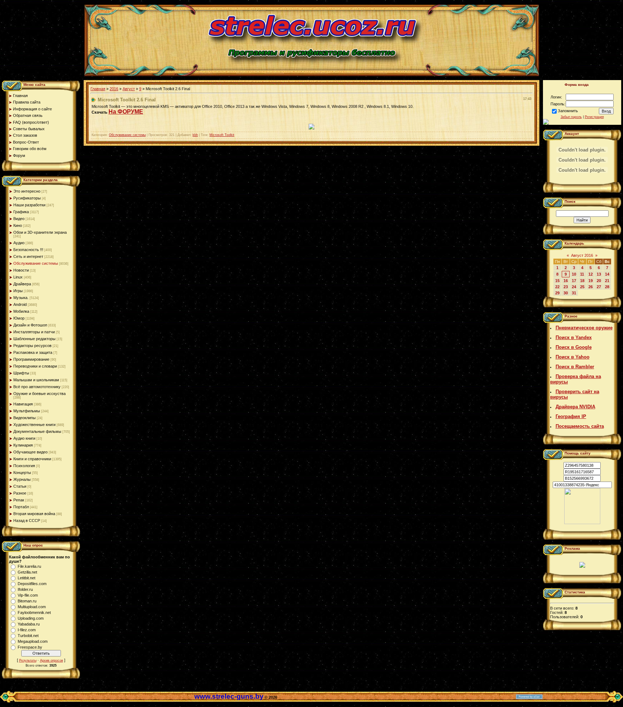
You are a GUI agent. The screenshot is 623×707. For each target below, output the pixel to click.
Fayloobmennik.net (34, 612)
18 (582, 280)
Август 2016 (582, 255)
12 (590, 274)
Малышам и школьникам (36, 380)
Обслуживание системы (35, 263)
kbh (195, 135)
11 (582, 274)
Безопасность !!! (28, 249)
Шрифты (21, 373)
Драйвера (22, 284)
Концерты (22, 472)
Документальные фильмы (37, 431)
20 (599, 280)
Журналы (22, 479)
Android (20, 304)
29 (557, 293)
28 (607, 287)
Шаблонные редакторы (34, 339)
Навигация (23, 404)
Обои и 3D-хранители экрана (40, 232)
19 (590, 280)
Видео (19, 218)
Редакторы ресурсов (32, 345)
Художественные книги (34, 424)
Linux (18, 277)
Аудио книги (24, 438)
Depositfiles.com (32, 583)
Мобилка (21, 311)
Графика (21, 212)
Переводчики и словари (35, 366)
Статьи (19, 486)
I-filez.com (27, 630)
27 (599, 287)
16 (566, 280)
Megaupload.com (33, 641)
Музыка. (20, 297)
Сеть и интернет (28, 256)
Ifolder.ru (25, 589)
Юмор (19, 318)
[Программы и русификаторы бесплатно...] (582, 523)
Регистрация (594, 117)
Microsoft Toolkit (221, 135)
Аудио (19, 243)
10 (574, 274)
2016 (114, 89)
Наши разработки (29, 205)
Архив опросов (51, 660)
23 (566, 287)
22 (557, 287)
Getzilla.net (27, 572)
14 (607, 274)
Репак (18, 500)
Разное (19, 493)
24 (574, 287)
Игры (18, 291)
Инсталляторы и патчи (34, 332)
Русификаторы (27, 198)
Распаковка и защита (32, 352)
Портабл (21, 507)
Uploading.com (31, 618)
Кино (17, 225)
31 (574, 293)
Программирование (31, 359)
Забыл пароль (571, 117)
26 (590, 287)
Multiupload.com (32, 607)
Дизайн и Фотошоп (30, 325)
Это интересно (26, 191)
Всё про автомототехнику (37, 387)
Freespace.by (30, 647)
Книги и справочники (32, 459)
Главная (97, 89)
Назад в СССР (26, 520)
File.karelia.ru (29, 566)
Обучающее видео (30, 452)
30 (566, 293)
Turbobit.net (28, 635)
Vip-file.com (28, 595)
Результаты (27, 660)
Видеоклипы (24, 418)
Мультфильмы (26, 411)
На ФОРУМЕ (126, 112)
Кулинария (23, 445)
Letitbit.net (26, 578)
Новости (21, 270)
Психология (24, 466)
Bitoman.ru (27, 601)
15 (557, 280)
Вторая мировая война (34, 513)
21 (607, 280)
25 (582, 287)
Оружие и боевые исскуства (39, 393)
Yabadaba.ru (29, 624)
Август (129, 89)
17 (574, 280)
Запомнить (568, 111)
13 (599, 274)
